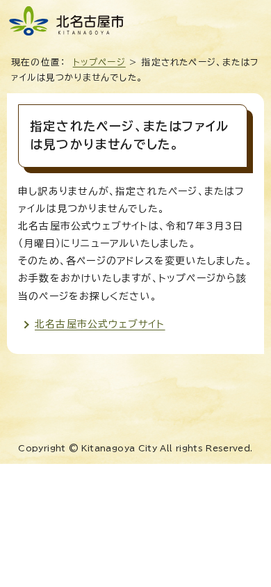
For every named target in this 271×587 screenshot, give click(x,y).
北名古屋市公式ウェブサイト (100, 324)
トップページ (99, 62)
